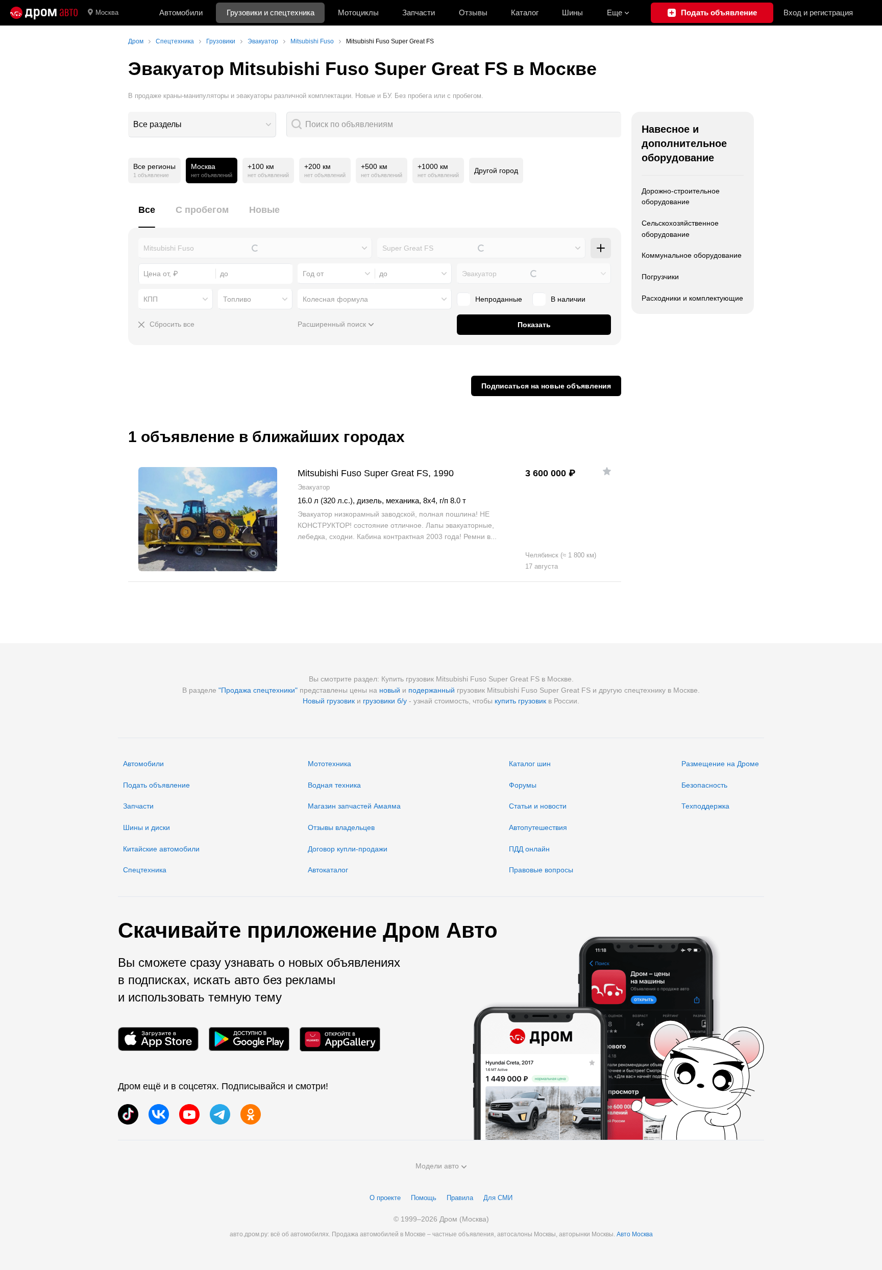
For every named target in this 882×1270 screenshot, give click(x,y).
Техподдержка (705, 806)
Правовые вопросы (541, 870)
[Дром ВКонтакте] (159, 1114)
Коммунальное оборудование (692, 255)
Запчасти (418, 12)
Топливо (237, 299)
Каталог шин (530, 764)
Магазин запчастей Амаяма (354, 806)
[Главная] (44, 13)
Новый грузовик (329, 701)
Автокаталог (328, 870)
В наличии (568, 299)
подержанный (431, 690)
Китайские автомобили (161, 849)
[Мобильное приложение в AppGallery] (340, 1039)
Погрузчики (660, 277)
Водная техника (334, 785)
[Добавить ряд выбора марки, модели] (601, 248)
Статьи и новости (538, 806)
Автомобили (181, 12)
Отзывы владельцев (341, 827)
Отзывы (473, 12)
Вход (818, 12)
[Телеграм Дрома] (220, 1114)
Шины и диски (146, 827)
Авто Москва (635, 1234)
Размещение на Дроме (720, 764)
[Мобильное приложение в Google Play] (249, 1039)
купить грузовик (520, 701)
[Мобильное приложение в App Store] (158, 1039)
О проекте (385, 1198)
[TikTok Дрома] (128, 1114)
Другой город (496, 170)
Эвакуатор (479, 274)
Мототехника (329, 764)
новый (389, 690)
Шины (572, 12)
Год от (313, 274)
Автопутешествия (538, 827)
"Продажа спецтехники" (258, 690)
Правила (460, 1198)
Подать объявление (156, 785)
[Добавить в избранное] (607, 471)
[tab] (146, 216)
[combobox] (202, 124)
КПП (150, 299)
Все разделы (157, 124)
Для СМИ (497, 1198)
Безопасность (704, 785)
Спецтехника (144, 870)
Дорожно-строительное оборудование (681, 196)
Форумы (522, 785)
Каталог (524, 12)
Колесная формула (335, 299)
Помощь (423, 1198)
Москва (106, 12)
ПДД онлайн (529, 849)
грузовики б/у (385, 701)
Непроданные (498, 299)
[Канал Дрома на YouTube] (189, 1114)
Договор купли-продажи (347, 849)
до (383, 274)
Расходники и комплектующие (692, 298)
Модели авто (437, 1166)
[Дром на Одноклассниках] (250, 1114)
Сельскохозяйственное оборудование (680, 228)
